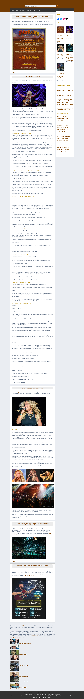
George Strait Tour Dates (62, 116)
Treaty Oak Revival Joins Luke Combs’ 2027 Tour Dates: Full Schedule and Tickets (32, 566)
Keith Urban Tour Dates (62, 145)
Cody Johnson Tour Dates (62, 125)
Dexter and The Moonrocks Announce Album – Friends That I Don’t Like (64, 95)
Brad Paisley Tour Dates (62, 127)
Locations (28, 10)
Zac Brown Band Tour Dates (63, 134)
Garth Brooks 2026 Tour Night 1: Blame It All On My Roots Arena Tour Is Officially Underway (32, 524)
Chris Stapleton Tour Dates (63, 149)
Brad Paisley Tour (23, 649)
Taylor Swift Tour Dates (62, 120)
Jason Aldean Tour (23, 665)
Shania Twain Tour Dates (62, 118)
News (17, 10)
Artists (22, 10)
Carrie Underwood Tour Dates (64, 151)
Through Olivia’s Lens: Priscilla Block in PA (32, 388)
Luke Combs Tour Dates (62, 153)
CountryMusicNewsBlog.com (16, 637)
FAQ (34, 10)
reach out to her (30, 516)
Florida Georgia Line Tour (25, 643)
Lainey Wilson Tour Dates (62, 140)
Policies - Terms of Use (50, 692)
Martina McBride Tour (24, 660)
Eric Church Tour (23, 654)
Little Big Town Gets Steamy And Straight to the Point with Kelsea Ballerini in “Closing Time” (64, 101)
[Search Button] (57, 6)
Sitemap (58, 692)
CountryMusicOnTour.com (21, 625)
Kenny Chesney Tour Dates (63, 147)
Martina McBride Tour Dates (63, 136)
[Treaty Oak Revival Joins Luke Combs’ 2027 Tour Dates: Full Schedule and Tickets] (60, 67)
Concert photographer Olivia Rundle (20, 392)
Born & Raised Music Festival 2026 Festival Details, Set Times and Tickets (32, 17)
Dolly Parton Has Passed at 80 (32, 76)
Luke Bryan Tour (23, 687)
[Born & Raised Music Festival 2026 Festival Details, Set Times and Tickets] (60, 29)
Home (12, 10)
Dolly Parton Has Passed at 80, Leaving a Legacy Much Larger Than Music (65, 90)
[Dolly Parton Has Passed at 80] (69, 29)
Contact (39, 10)
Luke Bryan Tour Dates (62, 131)
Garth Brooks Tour (23, 676)
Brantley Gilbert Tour (24, 681)
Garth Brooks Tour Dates (62, 138)
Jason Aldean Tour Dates (62, 129)
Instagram (18, 516)
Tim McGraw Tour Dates (15, 688)
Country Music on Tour (53, 695)
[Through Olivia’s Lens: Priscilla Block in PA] (60, 48)
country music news (33, 635)
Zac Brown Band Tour (24, 670)
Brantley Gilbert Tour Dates (63, 122)
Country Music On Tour (42, 26)
